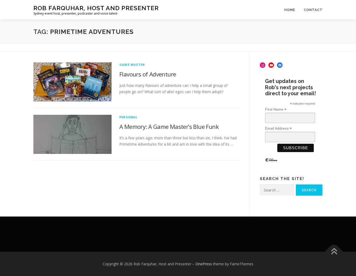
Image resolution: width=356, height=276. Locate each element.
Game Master (132, 65)
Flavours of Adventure (147, 74)
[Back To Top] (334, 251)
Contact (313, 10)
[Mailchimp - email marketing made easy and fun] (271, 164)
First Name (275, 109)
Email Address (278, 128)
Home (289, 10)
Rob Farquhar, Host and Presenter (96, 7)
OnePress (203, 263)
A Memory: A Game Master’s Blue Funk (169, 126)
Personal (128, 117)
